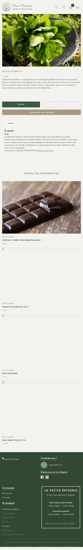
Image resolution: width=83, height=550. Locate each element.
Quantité (21, 104)
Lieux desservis (8, 517)
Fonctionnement (8, 513)
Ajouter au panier (41, 112)
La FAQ (5, 522)
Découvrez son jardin (44, 150)
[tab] (11, 123)
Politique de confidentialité (22, 546)
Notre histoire (7, 530)
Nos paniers (7, 493)
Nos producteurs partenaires (13, 534)
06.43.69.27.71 (55, 465)
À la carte (6, 497)
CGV (5, 546)
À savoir (11, 123)
